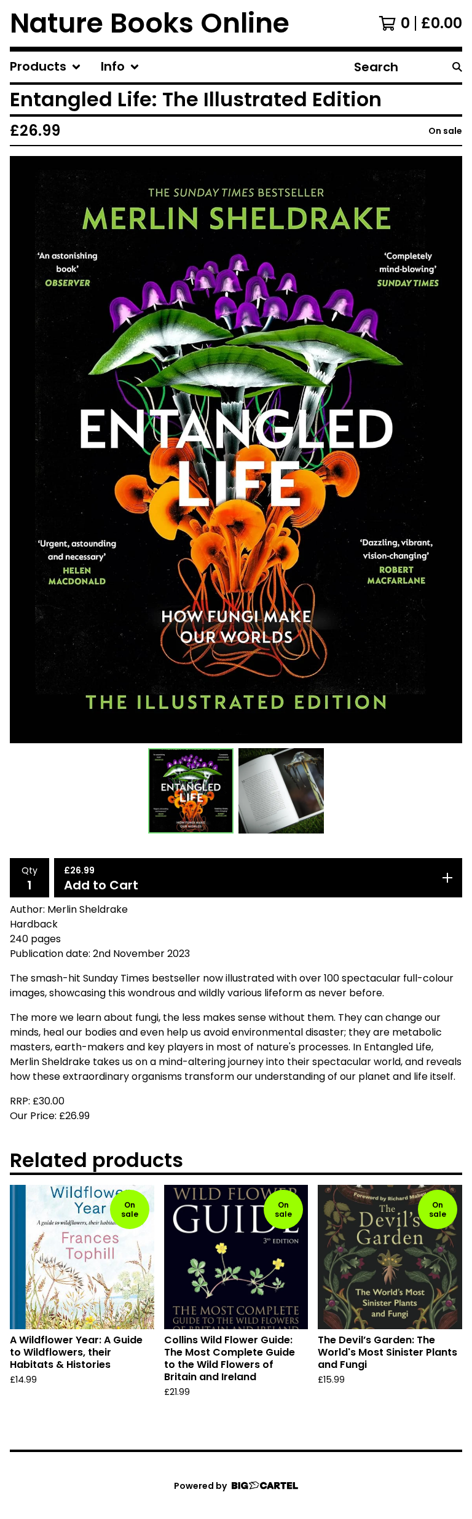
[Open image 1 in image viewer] (236, 449)
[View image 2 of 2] (281, 791)
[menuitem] (45, 67)
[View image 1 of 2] (191, 791)
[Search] (457, 67)
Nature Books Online (149, 23)
